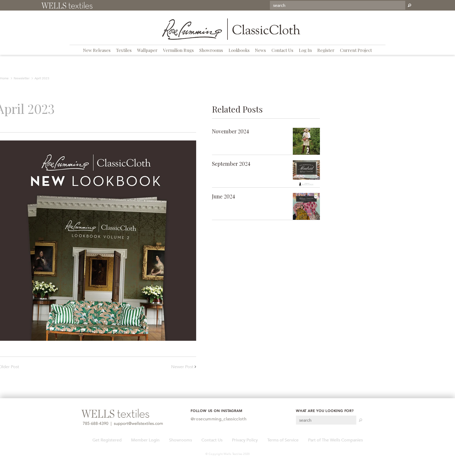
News (260, 50)
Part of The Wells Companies (335, 440)
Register (325, 50)
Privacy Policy (245, 440)
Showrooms (211, 50)
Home (4, 78)
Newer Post (182, 367)
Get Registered (107, 440)
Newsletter (21, 78)
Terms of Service (283, 440)
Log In (305, 50)
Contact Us (282, 50)
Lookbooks (239, 50)
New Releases (97, 50)
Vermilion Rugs (178, 50)
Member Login (145, 440)
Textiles (124, 50)
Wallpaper (147, 50)
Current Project (356, 50)
